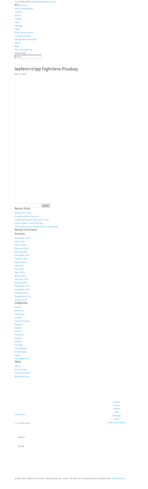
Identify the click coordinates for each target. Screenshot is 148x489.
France (18, 15)
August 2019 (21, 262)
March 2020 (20, 245)
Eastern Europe (22, 321)
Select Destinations (24, 8)
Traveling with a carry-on (27, 216)
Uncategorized (22, 358)
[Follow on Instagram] (115, 393)
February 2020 (22, 248)
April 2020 (20, 241)
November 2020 (22, 238)
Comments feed (22, 373)
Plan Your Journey (23, 49)
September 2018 (23, 296)
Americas (19, 310)
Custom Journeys (23, 36)
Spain (17, 29)
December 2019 (22, 255)
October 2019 (21, 258)
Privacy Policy (118, 478)
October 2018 (21, 292)
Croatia (18, 12)
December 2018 (22, 286)
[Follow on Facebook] (109, 393)
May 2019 (19, 269)
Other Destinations (24, 32)
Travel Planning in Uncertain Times (32, 219)
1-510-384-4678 (22, 423)
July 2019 (19, 265)
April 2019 (20, 272)
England (19, 324)
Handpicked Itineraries (26, 39)
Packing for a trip (23, 212)
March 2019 (20, 275)
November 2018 (22, 289)
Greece (18, 338)
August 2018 (21, 299)
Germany (19, 334)
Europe (18, 327)
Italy (17, 22)
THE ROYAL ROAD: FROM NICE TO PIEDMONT (36, 226)
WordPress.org (22, 376)
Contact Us (20, 414)
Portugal (19, 25)
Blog (17, 46)
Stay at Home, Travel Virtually (29, 223)
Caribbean (20, 314)
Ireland (18, 18)
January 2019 (21, 282)
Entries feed (20, 369)
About (18, 42)
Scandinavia (20, 348)
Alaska (18, 307)
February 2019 (22, 279)
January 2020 (21, 251)
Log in (18, 366)
